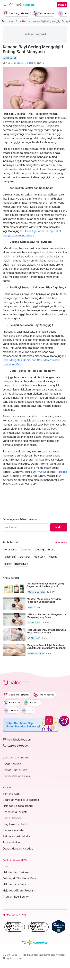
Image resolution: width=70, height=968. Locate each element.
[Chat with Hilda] (64, 721)
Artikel (23, 21)
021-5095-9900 (15, 745)
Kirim (58, 527)
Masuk (62, 4)
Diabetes (26, 549)
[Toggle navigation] (5, 4)
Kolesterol (24, 556)
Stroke (51, 549)
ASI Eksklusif (9, 58)
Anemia (53, 556)
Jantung (39, 549)
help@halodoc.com (17, 739)
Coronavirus (10, 549)
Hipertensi (39, 556)
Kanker (8, 563)
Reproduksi (21, 563)
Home (10, 21)
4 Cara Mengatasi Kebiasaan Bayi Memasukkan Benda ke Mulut (34, 360)
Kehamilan (9, 556)
